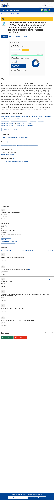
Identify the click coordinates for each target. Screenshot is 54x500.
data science (33, 121)
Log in (42, 5)
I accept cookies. (17, 497)
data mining (41, 121)
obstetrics (29, 123)
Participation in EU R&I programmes (13, 241)
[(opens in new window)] (5, 5)
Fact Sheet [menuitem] (4, 36)
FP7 (18, 13)
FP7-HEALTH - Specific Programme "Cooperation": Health (14, 137)
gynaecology (30, 118)
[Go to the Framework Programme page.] (3, 24)
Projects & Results (10, 13)
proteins (41, 116)
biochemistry (25, 116)
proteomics (48, 116)
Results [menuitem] (25, 36)
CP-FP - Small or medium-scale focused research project (14, 161)
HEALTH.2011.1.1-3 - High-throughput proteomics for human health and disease (19, 145)
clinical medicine (20, 118)
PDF (21, 337)
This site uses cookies (17, 494)
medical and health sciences (7, 118)
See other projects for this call (8, 154)
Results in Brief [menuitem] (11, 36)
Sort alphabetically (5, 250)
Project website (16, 49)
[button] (45, 5)
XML (8, 337)
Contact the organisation (11, 238)
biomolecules (34, 116)
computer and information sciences (19, 121)
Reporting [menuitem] (18, 36)
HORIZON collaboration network (12, 243)
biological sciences (15, 116)
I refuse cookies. (37, 497)
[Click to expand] (49, 254)
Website (7, 239)
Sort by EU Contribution (26, 250)
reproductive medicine (40, 118)
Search (48, 5)
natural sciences (5, 116)
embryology (30, 125)
